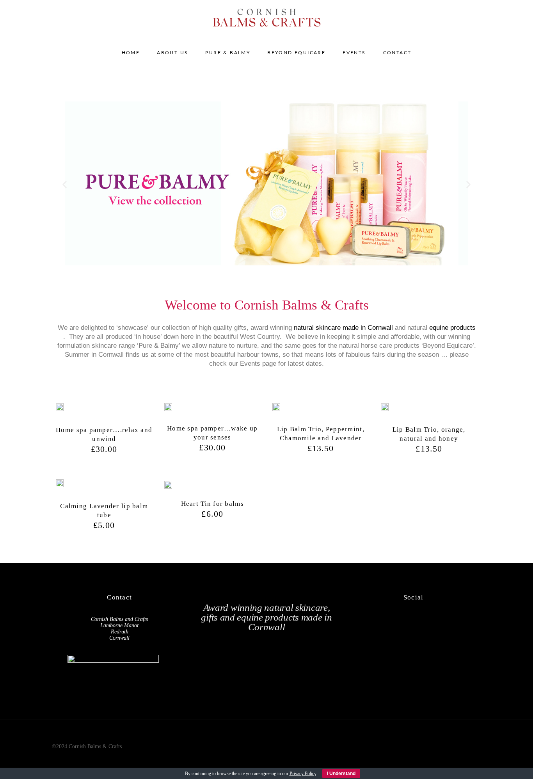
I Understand (341, 773)
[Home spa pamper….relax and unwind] (60, 409)
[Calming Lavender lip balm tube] (60, 485)
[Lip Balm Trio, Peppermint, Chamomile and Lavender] (276, 408)
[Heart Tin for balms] (168, 484)
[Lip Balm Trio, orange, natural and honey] (385, 408)
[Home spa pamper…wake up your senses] (168, 408)
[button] (64, 185)
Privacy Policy (303, 773)
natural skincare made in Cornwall (343, 327)
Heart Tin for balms (212, 503)
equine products (452, 327)
